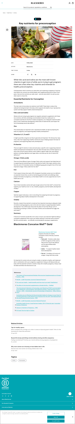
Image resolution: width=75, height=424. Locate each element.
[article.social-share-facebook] (28, 74)
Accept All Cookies (56, 421)
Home (4, 12)
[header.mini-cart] (73, 3)
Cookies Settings (55, 413)
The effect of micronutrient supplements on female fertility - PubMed (34, 285)
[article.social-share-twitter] (31, 74)
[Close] (72, 416)
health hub (9, 12)
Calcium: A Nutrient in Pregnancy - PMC (27, 307)
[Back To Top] (69, 393)
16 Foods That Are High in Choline (25, 310)
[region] (37, 417)
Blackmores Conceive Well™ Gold (48, 232)
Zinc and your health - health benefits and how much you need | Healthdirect (37, 282)
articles (15, 12)
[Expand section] (72, 399)
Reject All (56, 417)
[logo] (37, 3)
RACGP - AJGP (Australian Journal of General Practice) (31, 279)
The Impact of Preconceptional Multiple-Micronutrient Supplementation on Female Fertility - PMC (38, 276)
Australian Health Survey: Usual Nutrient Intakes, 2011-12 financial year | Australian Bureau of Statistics (38, 304)
